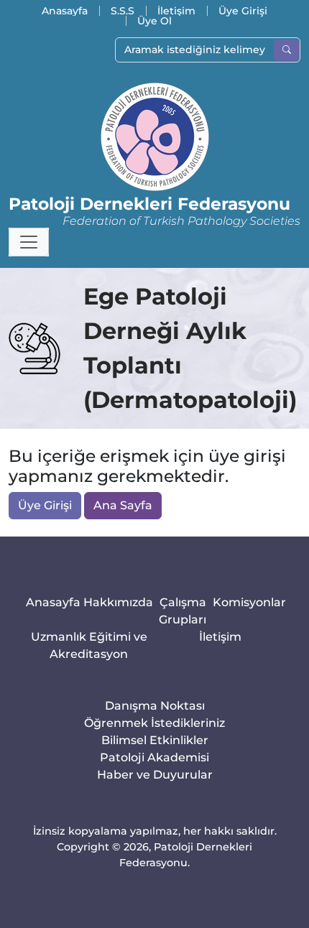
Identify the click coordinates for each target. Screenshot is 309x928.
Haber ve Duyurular (155, 774)
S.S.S (122, 11)
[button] (29, 242)
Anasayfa (65, 11)
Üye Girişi (242, 11)
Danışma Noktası (155, 706)
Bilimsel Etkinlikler (154, 740)
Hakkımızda (118, 602)
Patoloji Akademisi (154, 757)
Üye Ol (154, 21)
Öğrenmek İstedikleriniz (154, 723)
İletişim (176, 11)
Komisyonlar (249, 602)
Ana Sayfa (122, 505)
